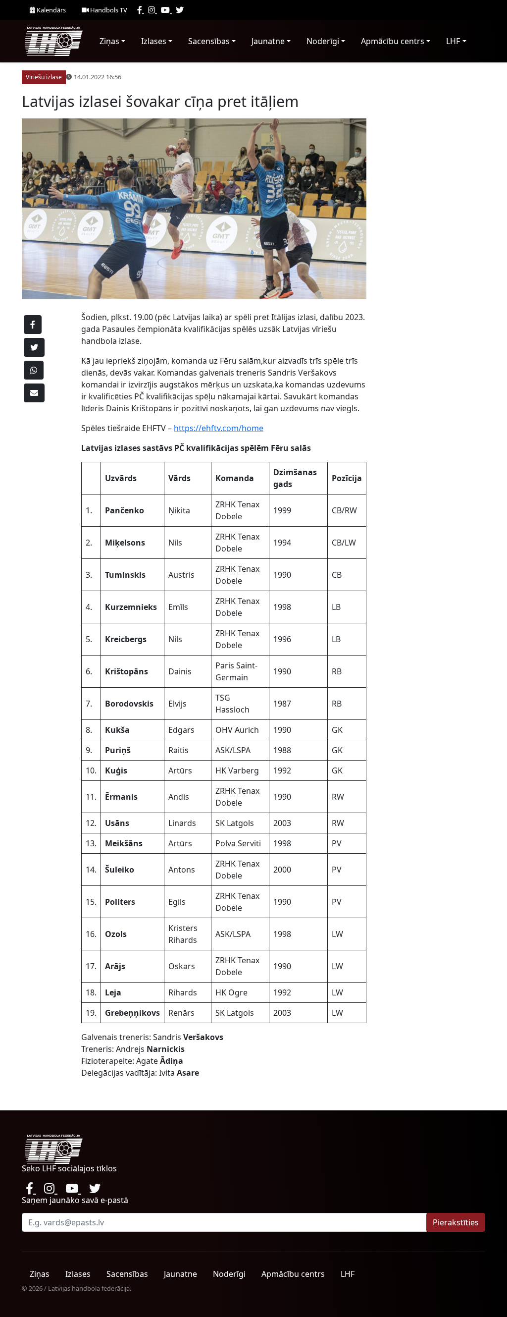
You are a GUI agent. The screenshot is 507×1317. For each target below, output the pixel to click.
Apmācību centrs (392, 41)
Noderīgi (322, 41)
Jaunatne (268, 41)
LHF (453, 41)
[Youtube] (166, 9)
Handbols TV (108, 9)
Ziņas (109, 41)
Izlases (153, 41)
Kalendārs (50, 9)
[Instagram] (152, 9)
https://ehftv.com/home (218, 428)
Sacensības (209, 41)
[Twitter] (180, 9)
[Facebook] (140, 9)
